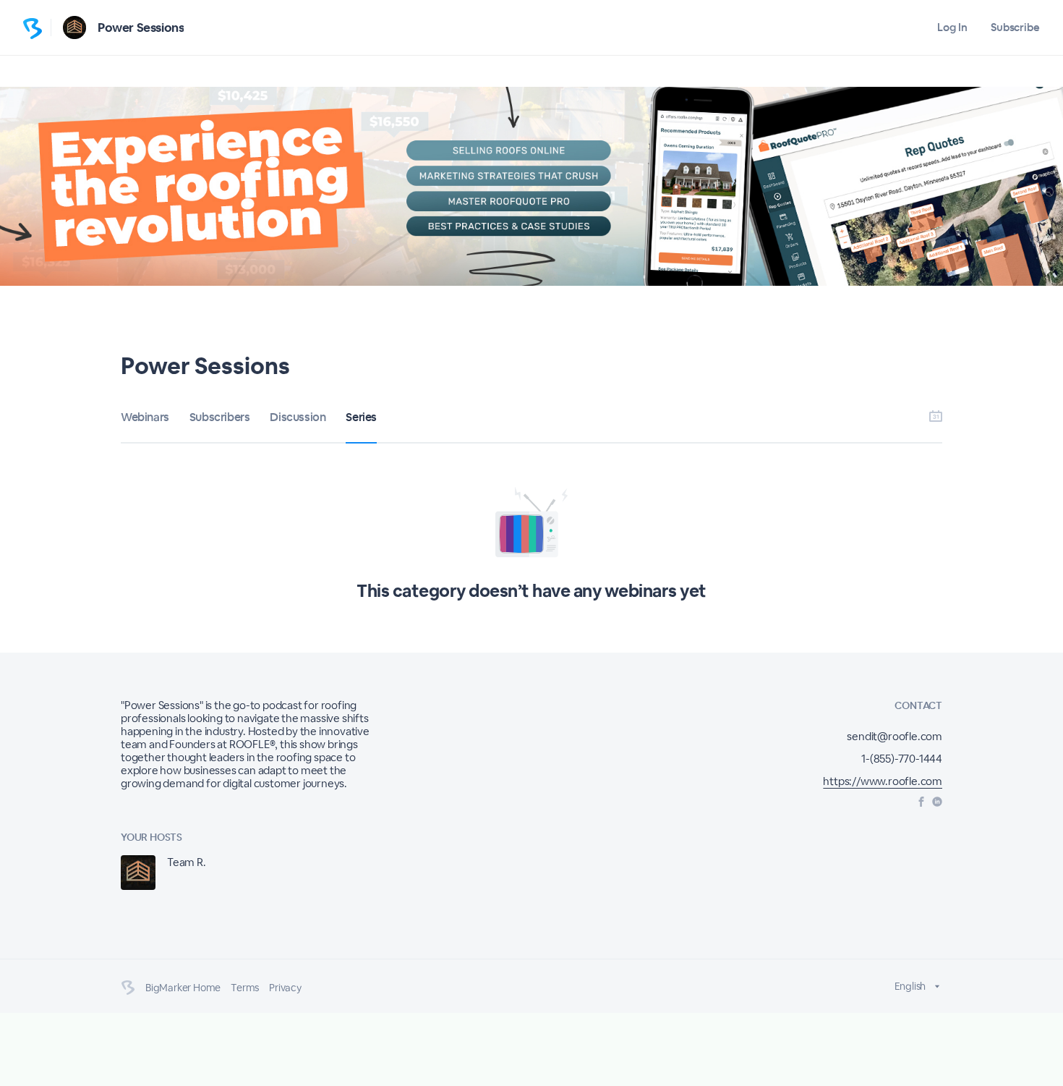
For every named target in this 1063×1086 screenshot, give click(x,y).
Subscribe (1015, 27)
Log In (952, 27)
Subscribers (219, 417)
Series (361, 417)
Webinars (145, 417)
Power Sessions (141, 27)
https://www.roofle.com (882, 781)
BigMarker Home (183, 987)
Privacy (285, 987)
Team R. (186, 862)
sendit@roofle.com (894, 736)
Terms (245, 987)
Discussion (297, 417)
